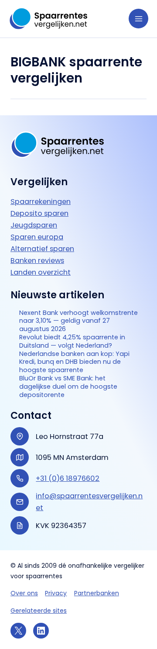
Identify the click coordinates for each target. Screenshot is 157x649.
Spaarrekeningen (40, 202)
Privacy (56, 593)
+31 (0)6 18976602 (67, 478)
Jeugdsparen (33, 225)
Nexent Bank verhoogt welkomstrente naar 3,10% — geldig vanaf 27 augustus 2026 (78, 321)
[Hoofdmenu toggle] (138, 18)
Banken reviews (37, 260)
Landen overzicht (40, 272)
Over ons (24, 593)
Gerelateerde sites (38, 610)
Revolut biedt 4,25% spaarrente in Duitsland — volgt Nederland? (72, 341)
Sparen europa (36, 237)
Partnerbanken (96, 593)
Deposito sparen (39, 213)
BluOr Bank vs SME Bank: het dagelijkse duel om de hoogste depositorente (68, 386)
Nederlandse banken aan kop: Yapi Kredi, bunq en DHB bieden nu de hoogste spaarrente (74, 362)
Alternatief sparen (42, 249)
